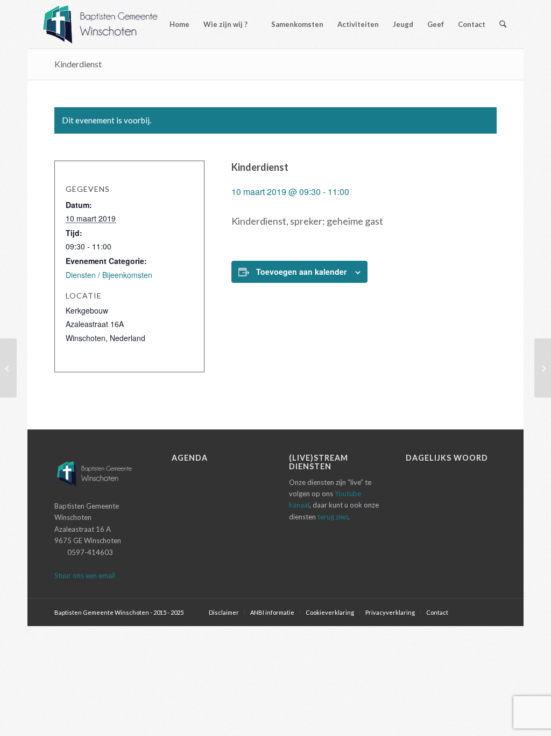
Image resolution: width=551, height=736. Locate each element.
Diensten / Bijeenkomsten (109, 274)
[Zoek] (502, 24)
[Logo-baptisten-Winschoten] (108, 24)
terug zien (332, 516)
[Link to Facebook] (472, 612)
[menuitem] (174, 24)
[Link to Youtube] (489, 612)
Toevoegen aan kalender (301, 271)
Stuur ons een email (84, 575)
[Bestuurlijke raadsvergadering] (8, 368)
